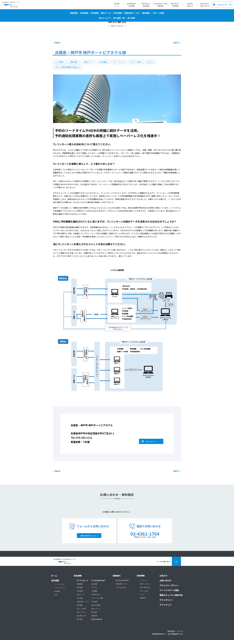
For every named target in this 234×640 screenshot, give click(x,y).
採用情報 (141, 576)
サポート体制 (81, 608)
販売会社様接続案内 (122, 580)
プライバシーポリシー (169, 585)
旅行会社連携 (95, 605)
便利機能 (80, 605)
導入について (81, 612)
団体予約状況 (95, 594)
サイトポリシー (166, 600)
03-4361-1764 (144, 533)
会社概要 (57, 591)
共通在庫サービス (82, 601)
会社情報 (55, 580)
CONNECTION (160, 4)
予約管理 (80, 591)
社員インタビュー (145, 584)
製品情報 (78, 576)
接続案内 (117, 576)
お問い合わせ (165, 580)
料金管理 (80, 587)
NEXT (176, 42)
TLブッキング (96, 619)
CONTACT (204, 4)
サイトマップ (165, 605)
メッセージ (143, 580)
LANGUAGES (224, 4)
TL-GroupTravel (98, 580)
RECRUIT (175, 4)
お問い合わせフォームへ (88, 536)
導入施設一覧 (81, 615)
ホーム (54, 576)
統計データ (80, 594)
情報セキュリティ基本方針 (171, 595)
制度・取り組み (145, 587)
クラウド (94, 587)
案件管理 (94, 584)
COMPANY (131, 4)
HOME (117, 4)
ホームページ (150, 441)
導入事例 (80, 619)
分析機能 (94, 591)
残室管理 (80, 584)
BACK (57, 42)
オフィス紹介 (144, 591)
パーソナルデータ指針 (169, 590)
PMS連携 (80, 598)
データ (142, 594)
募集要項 (143, 598)
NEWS (190, 4)
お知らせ (163, 576)
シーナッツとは (59, 584)
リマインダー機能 (97, 598)
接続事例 (94, 615)
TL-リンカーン (82, 580)
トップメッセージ (60, 587)
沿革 (55, 595)
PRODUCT (146, 4)
